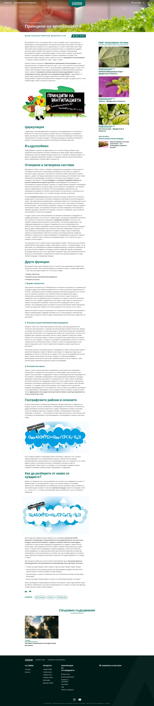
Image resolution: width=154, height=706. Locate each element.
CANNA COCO (47, 675)
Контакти (27, 672)
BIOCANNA (46, 680)
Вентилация (40, 597)
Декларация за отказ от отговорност (76, 703)
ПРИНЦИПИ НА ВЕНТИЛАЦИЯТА (56, 660)
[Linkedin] (3, 23)
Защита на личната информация (95, 703)
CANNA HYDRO (48, 677)
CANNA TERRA (47, 669)
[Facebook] (3, 14)
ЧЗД (62, 687)
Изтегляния (64, 684)
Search (143, 3)
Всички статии (65, 674)
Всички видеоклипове (67, 677)
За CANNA (29, 666)
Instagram (74, 699)
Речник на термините (67, 690)
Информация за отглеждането (25, 3)
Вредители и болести (107, 69)
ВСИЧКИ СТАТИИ (40, 660)
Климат (50, 597)
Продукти (7, 3)
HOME (29, 660)
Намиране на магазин (111, 666)
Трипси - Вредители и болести (112, 101)
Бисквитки (107, 703)
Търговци (137, 3)
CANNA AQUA (47, 672)
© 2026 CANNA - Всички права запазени (54, 703)
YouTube (79, 699)
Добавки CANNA (48, 683)
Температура (61, 597)
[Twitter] (3, 19)
